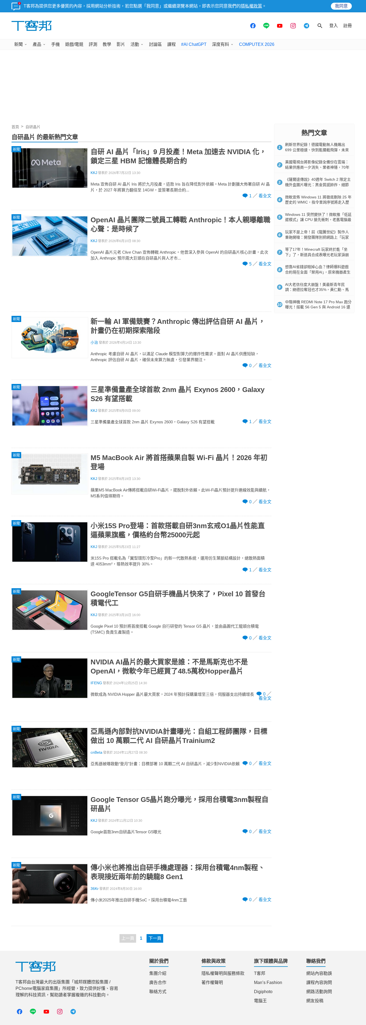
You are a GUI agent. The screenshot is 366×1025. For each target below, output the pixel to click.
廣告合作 (157, 982)
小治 (94, 343)
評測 (93, 44)
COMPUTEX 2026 (256, 44)
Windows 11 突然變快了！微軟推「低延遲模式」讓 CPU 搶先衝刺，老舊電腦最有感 (318, 219)
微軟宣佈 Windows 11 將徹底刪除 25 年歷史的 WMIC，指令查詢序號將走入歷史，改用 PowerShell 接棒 (318, 202)
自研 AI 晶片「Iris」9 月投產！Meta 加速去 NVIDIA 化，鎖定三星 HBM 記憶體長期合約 (178, 156)
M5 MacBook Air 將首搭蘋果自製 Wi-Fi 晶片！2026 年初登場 (179, 462)
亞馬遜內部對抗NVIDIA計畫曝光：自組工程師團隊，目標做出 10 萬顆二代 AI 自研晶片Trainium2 (179, 736)
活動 (134, 44)
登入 (333, 25)
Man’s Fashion (268, 982)
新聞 (18, 44)
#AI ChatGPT (194, 44)
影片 (121, 44)
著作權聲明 (212, 982)
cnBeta (96, 752)
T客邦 (259, 973)
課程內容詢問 (319, 982)
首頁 (15, 127)
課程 (171, 44)
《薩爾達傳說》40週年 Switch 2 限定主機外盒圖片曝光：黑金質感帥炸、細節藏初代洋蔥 (318, 184)
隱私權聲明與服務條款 (222, 973)
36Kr (95, 889)
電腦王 (260, 1000)
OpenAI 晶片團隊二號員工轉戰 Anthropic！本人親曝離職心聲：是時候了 (180, 224)
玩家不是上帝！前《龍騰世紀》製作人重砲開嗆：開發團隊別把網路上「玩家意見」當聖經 (317, 237)
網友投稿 (314, 1000)
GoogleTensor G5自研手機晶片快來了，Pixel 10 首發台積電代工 (178, 598)
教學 (107, 44)
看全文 (265, 196)
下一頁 (154, 938)
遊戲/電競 (74, 44)
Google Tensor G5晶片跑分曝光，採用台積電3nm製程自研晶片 (179, 804)
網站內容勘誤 (319, 973)
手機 (55, 44)
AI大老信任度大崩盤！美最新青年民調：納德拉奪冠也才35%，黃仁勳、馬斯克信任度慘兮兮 (317, 289)
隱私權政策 (251, 6)
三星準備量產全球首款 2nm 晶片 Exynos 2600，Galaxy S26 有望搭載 (177, 394)
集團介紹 (157, 973)
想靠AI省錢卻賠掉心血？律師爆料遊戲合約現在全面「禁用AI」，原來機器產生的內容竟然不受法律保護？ (317, 272)
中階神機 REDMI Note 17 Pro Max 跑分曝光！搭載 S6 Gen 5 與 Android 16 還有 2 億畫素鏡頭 (318, 307)
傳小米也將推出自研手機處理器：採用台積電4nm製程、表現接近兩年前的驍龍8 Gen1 (178, 872)
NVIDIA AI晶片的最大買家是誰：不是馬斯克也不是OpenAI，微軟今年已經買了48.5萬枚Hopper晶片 (169, 666)
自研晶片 (32, 127)
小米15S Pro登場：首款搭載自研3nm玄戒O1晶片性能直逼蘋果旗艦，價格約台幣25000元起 (178, 530)
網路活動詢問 (319, 991)
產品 (37, 44)
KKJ (94, 173)
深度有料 (220, 44)
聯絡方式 (157, 991)
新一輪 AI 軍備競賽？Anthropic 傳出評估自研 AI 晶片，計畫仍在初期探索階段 (178, 326)
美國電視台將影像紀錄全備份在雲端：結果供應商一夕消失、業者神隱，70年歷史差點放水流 (317, 167)
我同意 (341, 6)
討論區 (155, 44)
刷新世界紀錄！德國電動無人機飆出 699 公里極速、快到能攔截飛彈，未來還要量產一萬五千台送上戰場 (317, 149)
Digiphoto (263, 991)
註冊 (347, 25)
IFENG (96, 683)
